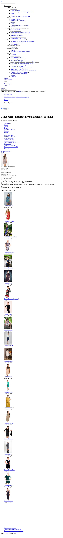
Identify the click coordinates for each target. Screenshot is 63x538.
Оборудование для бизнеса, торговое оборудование (24, 62)
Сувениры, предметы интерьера (19, 25)
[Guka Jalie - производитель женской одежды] (5, 112)
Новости (6, 131)
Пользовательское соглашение (12, 529)
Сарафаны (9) (7, 144)
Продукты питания (15, 31)
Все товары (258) (8, 135)
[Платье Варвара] (8, 437)
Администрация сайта (10, 528)
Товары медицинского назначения (20, 51)
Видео (5, 128)
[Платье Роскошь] (8, 266)
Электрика (13, 76)
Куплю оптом (8, 79)
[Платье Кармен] (8, 328)
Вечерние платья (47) (10, 136)
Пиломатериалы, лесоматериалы (19, 65)
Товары (6, 78)
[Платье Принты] (5, 165)
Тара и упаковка (15, 56)
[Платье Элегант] (8, 344)
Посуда (12, 23)
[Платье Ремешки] (8, 484)
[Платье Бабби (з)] (8, 390)
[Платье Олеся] (8, 313)
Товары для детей (15, 44)
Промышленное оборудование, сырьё (21, 67)
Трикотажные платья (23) (11, 147)
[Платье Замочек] (8, 359)
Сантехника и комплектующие (19, 69)
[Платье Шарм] (8, 282)
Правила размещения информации (13, 531)
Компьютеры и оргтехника (18, 37)
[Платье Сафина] (8, 499)
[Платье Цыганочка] (8, 219)
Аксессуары (13, 9)
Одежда (12, 14)
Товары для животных (16, 57)
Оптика (12, 50)
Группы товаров (6, 151)
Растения (13, 54)
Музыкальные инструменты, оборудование (22, 41)
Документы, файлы (9, 129)
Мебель (12, 22)
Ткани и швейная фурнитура (18, 73)
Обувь (12, 13)
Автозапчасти (14, 47)
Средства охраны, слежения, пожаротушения (23, 70)
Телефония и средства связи (18, 38)
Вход (5, 85)
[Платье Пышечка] (8, 421)
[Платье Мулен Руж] (8, 468)
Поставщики (7, 6)
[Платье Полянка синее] (8, 235)
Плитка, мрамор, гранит (17, 66)
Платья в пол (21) (9, 139)
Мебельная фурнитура (16, 60)
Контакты (6, 132)
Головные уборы (15, 10)
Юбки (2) (6, 148)
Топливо (12, 75)
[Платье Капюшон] (8, 406)
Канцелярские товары (16, 35)
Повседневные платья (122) (11, 142)
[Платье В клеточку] (8, 250)
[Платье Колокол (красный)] (8, 297)
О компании (7, 123)
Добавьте (18, 91)
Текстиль (13, 26)
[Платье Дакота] (8, 453)
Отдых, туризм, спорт (16, 42)
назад (2, 152)
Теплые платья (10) (9, 145)
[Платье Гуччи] (8, 375)
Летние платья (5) (9, 138)
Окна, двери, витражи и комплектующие (21, 63)
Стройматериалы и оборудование (19, 72)
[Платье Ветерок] (8, 204)
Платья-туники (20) (9, 141)
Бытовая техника (15, 19)
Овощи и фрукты (15, 29)
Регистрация (7, 84)
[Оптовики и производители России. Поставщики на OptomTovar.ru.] (8, 3)
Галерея (6, 126)
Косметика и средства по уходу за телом (21, 12)
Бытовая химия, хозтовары (17, 20)
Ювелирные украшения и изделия (20, 16)
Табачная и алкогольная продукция (20, 32)
